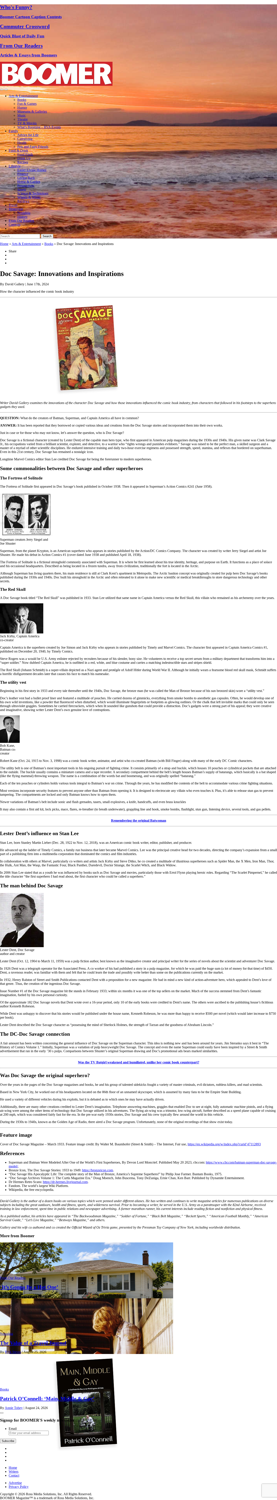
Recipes (22, 162)
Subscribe (8, 1441)
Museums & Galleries (32, 111)
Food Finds (25, 154)
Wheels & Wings (28, 197)
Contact (14, 1475)
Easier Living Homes (31, 170)
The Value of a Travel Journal (33, 1343)
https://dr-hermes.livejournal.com (65, 1182)
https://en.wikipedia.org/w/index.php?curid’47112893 (224, 1144)
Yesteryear (16, 209)
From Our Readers (21, 220)
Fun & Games (27, 104)
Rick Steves (13, 1352)
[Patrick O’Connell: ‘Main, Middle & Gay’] (86, 1450)
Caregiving (24, 139)
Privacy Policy (19, 1487)
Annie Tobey (14, 1408)
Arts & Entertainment (23, 96)
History (22, 217)
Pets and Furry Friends (32, 146)
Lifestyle (15, 166)
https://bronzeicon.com (97, 1170)
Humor (22, 107)
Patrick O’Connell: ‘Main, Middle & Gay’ (47, 1398)
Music (21, 115)
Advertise (15, 1483)
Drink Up (24, 158)
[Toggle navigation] (1, 89)
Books (21, 100)
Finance (22, 174)
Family (13, 131)
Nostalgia (23, 213)
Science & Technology (32, 193)
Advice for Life (28, 135)
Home (4, 244)
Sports (21, 189)
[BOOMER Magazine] (56, 84)
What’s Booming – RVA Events (39, 127)
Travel (13, 205)
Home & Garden (28, 181)
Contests (14, 224)
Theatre (22, 119)
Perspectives (25, 185)
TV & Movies (27, 123)
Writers (13, 1471)
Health (21, 142)
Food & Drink (18, 150)
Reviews (23, 201)
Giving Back (26, 178)
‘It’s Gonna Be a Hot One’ (29, 1287)
